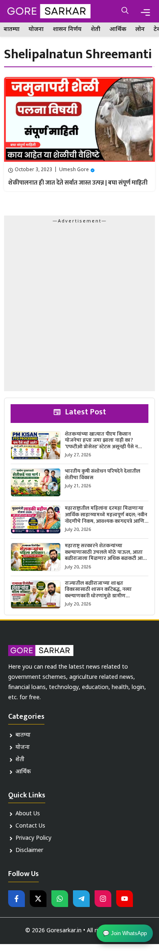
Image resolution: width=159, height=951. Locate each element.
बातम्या (12, 29)
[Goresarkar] (47, 11)
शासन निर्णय (67, 29)
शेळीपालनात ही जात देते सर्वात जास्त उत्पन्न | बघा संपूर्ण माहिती (78, 183)
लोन (140, 29)
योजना (36, 29)
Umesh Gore (74, 170)
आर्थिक (117, 29)
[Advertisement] (79, 309)
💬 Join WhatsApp (125, 934)
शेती (95, 29)
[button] (125, 11)
